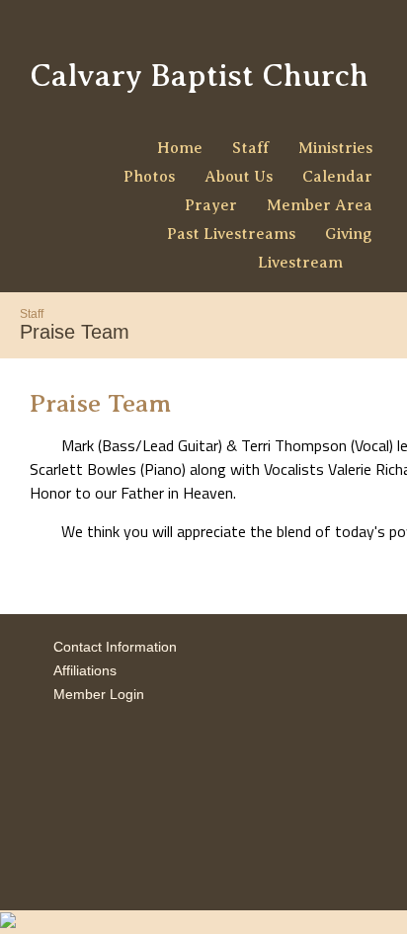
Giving (348, 234)
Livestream (300, 263)
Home (180, 148)
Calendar (337, 177)
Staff (250, 148)
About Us (238, 177)
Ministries (335, 148)
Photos (149, 177)
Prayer (211, 205)
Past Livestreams (231, 234)
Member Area (319, 205)
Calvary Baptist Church (199, 75)
